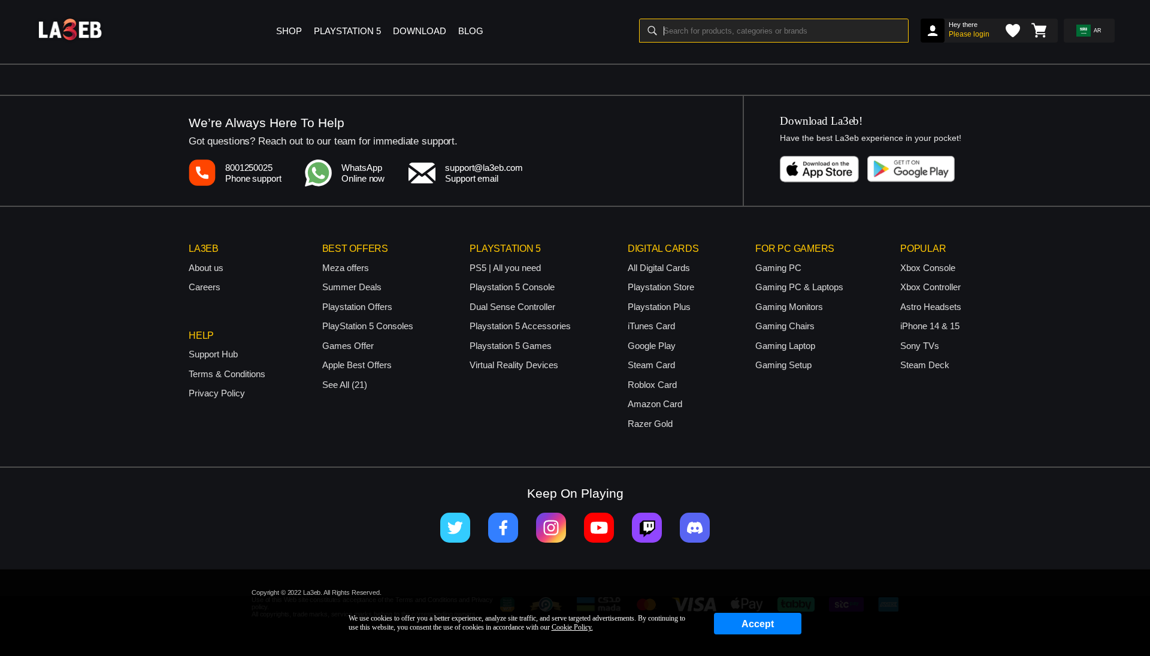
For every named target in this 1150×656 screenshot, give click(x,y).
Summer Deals (352, 287)
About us (206, 268)
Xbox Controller (930, 287)
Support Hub (213, 354)
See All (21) (344, 385)
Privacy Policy (217, 393)
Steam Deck (924, 365)
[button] (384, 26)
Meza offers (345, 268)
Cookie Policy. (572, 627)
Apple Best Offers (357, 365)
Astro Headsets (930, 307)
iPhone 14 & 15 (930, 326)
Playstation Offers (357, 307)
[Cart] (1038, 30)
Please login (969, 34)
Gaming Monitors (789, 307)
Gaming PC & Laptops (799, 287)
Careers (204, 287)
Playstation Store (661, 287)
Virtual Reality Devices (514, 365)
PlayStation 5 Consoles (367, 326)
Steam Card (651, 365)
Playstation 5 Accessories (520, 326)
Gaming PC (778, 268)
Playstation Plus (659, 307)
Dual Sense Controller (512, 307)
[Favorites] (1013, 30)
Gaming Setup (783, 365)
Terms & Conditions (227, 374)
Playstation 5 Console (512, 287)
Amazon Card (655, 404)
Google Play (652, 346)
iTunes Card (651, 326)
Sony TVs (919, 346)
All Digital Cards (659, 268)
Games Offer (348, 346)
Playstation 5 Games (511, 346)
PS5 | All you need (505, 268)
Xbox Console (927, 268)
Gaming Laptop (785, 346)
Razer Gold (650, 424)
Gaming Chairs (785, 326)
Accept (758, 624)
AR (1097, 31)
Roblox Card (652, 385)
